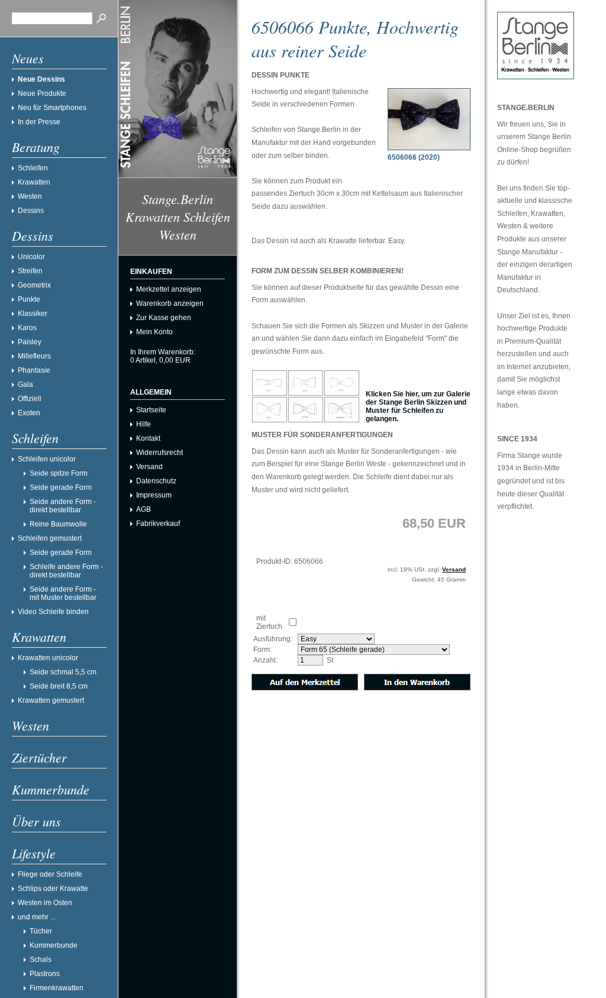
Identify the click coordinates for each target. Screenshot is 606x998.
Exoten (29, 413)
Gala (25, 384)
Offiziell (29, 399)
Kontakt (148, 438)
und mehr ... (37, 917)
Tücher (41, 931)
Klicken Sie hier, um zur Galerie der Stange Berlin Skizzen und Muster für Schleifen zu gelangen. (418, 406)
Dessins (31, 210)
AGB (143, 509)
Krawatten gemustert (51, 700)
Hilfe (143, 424)
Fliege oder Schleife (50, 874)
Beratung (36, 147)
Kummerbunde (50, 789)
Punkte (29, 299)
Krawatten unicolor (48, 658)
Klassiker (32, 313)
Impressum (154, 495)
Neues (28, 58)
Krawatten (34, 182)
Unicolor (31, 257)
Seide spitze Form (59, 473)
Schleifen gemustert (50, 538)
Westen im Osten (45, 903)
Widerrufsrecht (159, 452)
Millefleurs (34, 356)
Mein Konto (154, 332)
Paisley (29, 342)
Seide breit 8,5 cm (59, 686)
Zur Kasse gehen (163, 318)
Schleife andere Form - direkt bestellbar (66, 571)
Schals (40, 959)
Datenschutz (156, 481)
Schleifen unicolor (47, 459)
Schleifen (33, 168)
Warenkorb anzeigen (170, 303)
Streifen (30, 271)
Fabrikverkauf (158, 523)
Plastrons (45, 974)
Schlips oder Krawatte (53, 888)
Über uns (36, 821)
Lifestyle (34, 853)
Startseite (151, 410)
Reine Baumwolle (58, 524)
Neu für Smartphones (52, 108)
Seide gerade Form (61, 487)
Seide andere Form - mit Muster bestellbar (63, 593)
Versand (149, 467)
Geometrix (34, 285)
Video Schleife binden (53, 612)
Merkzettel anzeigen (168, 289)
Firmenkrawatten (56, 988)
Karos (27, 328)
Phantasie (34, 370)
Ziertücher (39, 757)
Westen (30, 196)
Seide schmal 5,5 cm (63, 672)
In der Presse (39, 122)
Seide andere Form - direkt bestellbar (63, 506)
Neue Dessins (41, 79)
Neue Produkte (42, 93)
